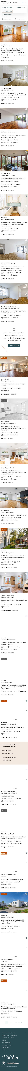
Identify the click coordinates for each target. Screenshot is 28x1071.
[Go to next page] (19, 1023)
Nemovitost (20, 7)
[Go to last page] (21, 1023)
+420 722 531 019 (14, 2)
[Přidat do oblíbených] (26, 22)
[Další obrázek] (26, 32)
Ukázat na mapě (8, 14)
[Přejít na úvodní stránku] (5, 2)
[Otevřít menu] (25, 2)
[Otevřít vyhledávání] (22, 2)
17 (15, 1022)
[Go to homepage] (10, 1057)
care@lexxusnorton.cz (7, 753)
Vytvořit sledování (14, 345)
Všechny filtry (8, 11)
